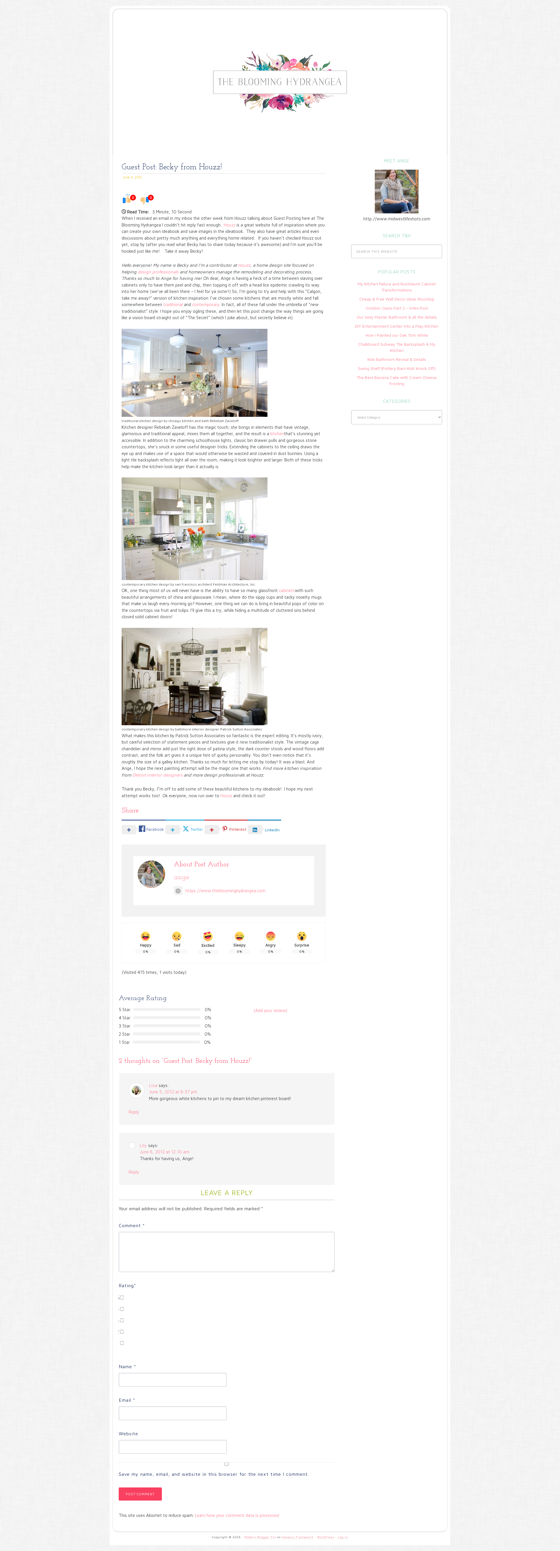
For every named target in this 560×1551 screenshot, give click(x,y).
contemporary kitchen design (145, 584)
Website (128, 1433)
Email (127, 1400)
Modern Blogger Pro (260, 1537)
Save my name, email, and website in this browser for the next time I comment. (214, 1474)
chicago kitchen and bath (188, 421)
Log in (343, 1537)
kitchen (277, 433)
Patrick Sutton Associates (241, 729)
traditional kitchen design (142, 421)
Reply (134, 1111)
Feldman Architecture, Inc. (234, 584)
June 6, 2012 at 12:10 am (164, 1151)
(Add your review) (270, 1010)
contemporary (206, 304)
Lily (143, 1145)
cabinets (287, 590)
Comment (132, 1225)
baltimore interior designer (197, 729)
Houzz (229, 224)
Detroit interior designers (157, 774)
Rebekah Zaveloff (224, 421)
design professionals (158, 271)
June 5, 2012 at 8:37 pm (173, 1091)
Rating (127, 1285)
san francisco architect (193, 584)
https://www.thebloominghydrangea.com (225, 890)
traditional (173, 304)
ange (181, 877)
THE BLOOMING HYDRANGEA (286, 36)
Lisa (153, 1085)
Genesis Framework (298, 1537)
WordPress (325, 1537)
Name (127, 1366)
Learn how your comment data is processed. (237, 1515)
